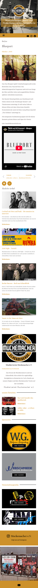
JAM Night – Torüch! (9, 248)
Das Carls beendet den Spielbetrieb (25, 399)
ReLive (4, 41)
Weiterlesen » (6, 224)
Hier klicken (19, 445)
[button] (3, 35)
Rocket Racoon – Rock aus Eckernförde (15, 283)
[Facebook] (35, 36)
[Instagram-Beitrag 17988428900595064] (19, 566)
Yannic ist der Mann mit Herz (12, 318)
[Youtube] (28, 36)
